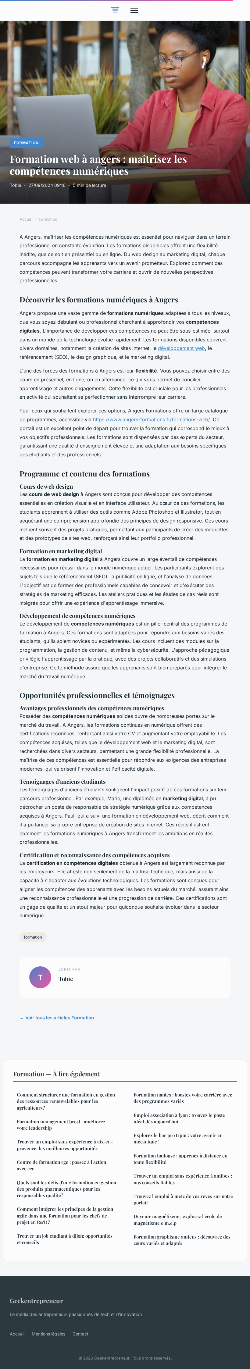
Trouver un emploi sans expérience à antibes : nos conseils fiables (183, 1179)
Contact (80, 1333)
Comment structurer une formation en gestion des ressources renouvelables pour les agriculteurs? (66, 1101)
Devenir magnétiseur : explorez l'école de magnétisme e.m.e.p (178, 1219)
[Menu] (134, 10)
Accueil (26, 219)
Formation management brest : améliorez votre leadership (61, 1124)
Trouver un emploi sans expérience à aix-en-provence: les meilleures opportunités (65, 1145)
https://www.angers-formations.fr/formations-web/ (151, 419)
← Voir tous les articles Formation (57, 1018)
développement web (181, 348)
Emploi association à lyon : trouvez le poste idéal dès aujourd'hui (179, 1118)
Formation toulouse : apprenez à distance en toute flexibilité (180, 1159)
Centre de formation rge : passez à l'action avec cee (61, 1165)
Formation (26, 143)
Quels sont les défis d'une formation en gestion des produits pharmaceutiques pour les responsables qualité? (66, 1189)
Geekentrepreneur (36, 1300)
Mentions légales (48, 1333)
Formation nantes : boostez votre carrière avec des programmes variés (183, 1098)
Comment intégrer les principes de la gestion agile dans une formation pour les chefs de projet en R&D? (65, 1215)
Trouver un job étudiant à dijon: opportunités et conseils (64, 1239)
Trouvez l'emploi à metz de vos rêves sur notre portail (183, 1199)
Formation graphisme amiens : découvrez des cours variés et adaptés (182, 1240)
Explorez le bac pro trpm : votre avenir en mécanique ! (178, 1138)
